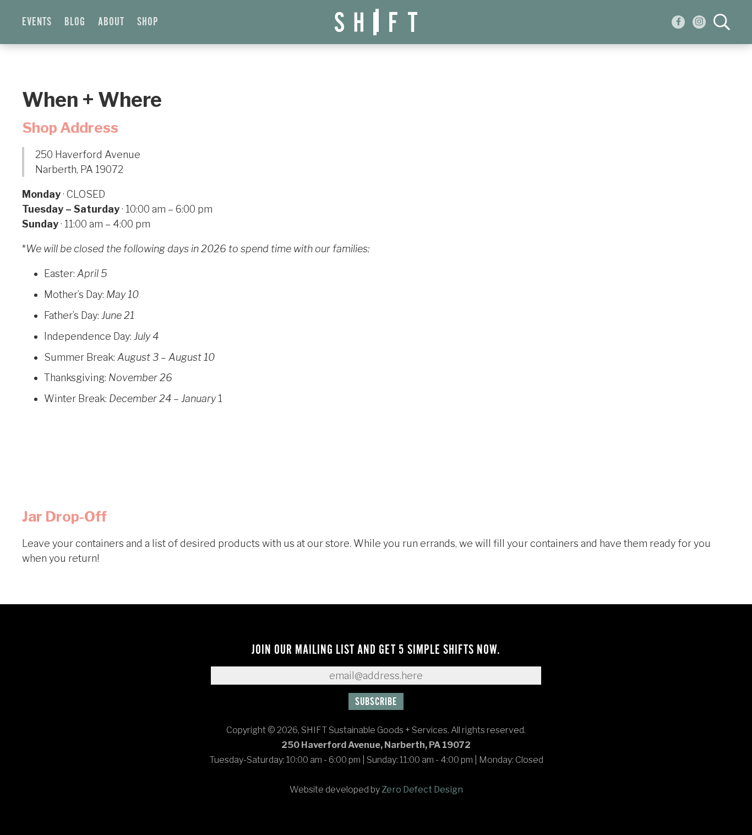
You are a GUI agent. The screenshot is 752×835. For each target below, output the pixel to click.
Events (37, 22)
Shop (147, 22)
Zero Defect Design (422, 789)
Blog (74, 22)
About (111, 22)
